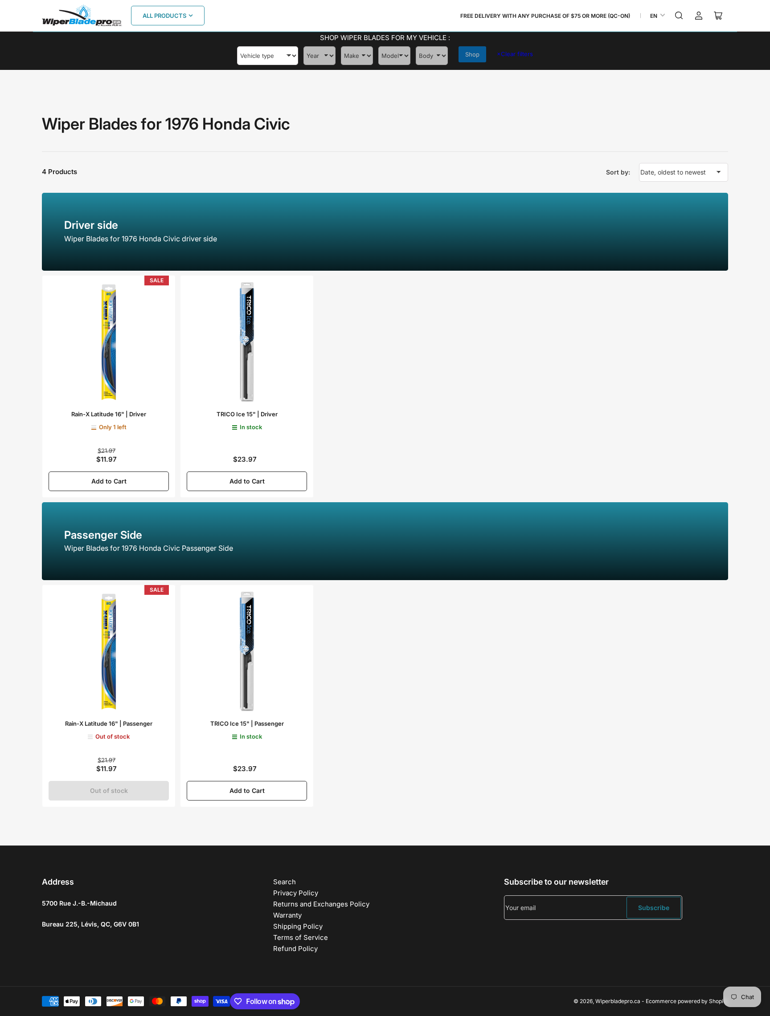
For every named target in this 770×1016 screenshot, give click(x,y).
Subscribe (653, 907)
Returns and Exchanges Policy (321, 904)
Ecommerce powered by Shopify (687, 1001)
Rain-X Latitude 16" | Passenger (108, 723)
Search (284, 882)
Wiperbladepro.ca (617, 1001)
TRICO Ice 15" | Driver (247, 414)
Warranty (287, 915)
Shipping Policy (298, 926)
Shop (472, 54)
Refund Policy (295, 948)
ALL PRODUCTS (164, 15)
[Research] (679, 15)
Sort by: (618, 172)
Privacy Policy (295, 893)
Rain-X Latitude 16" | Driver (108, 414)
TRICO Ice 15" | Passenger (247, 723)
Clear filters (515, 53)
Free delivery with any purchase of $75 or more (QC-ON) (545, 15)
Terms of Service (300, 937)
